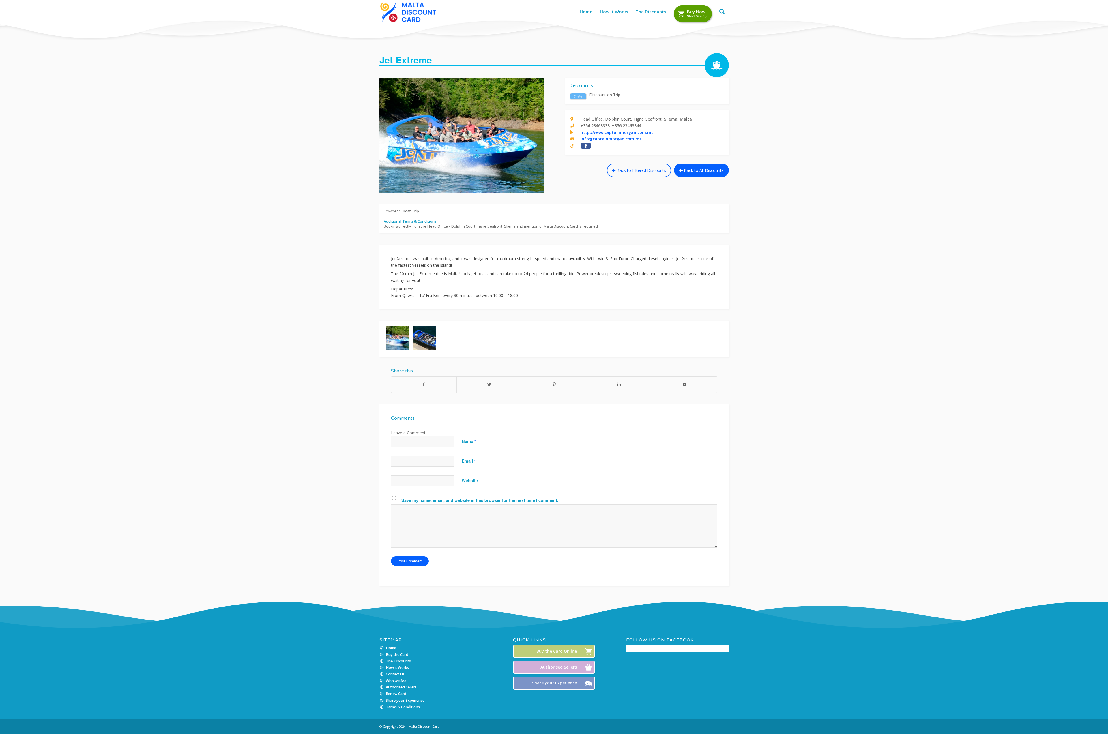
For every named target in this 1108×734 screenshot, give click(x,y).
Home (391, 647)
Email (469, 461)
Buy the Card (397, 654)
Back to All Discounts (703, 170)
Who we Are (396, 680)
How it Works (397, 667)
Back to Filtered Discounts (640, 170)
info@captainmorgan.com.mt (611, 139)
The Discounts (398, 661)
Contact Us (395, 674)
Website (470, 480)
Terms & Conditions (403, 707)
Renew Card (396, 693)
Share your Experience (405, 700)
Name (469, 441)
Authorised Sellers (401, 687)
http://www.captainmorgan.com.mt (617, 132)
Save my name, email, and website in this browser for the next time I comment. (479, 500)
